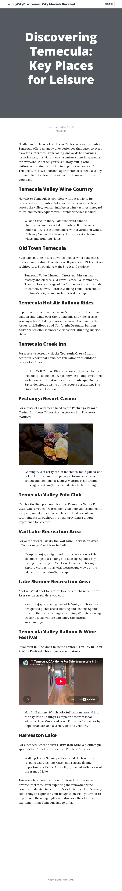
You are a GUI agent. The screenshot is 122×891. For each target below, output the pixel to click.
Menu (108, 4)
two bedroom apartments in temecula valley (71, 171)
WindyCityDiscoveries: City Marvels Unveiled (41, 4)
